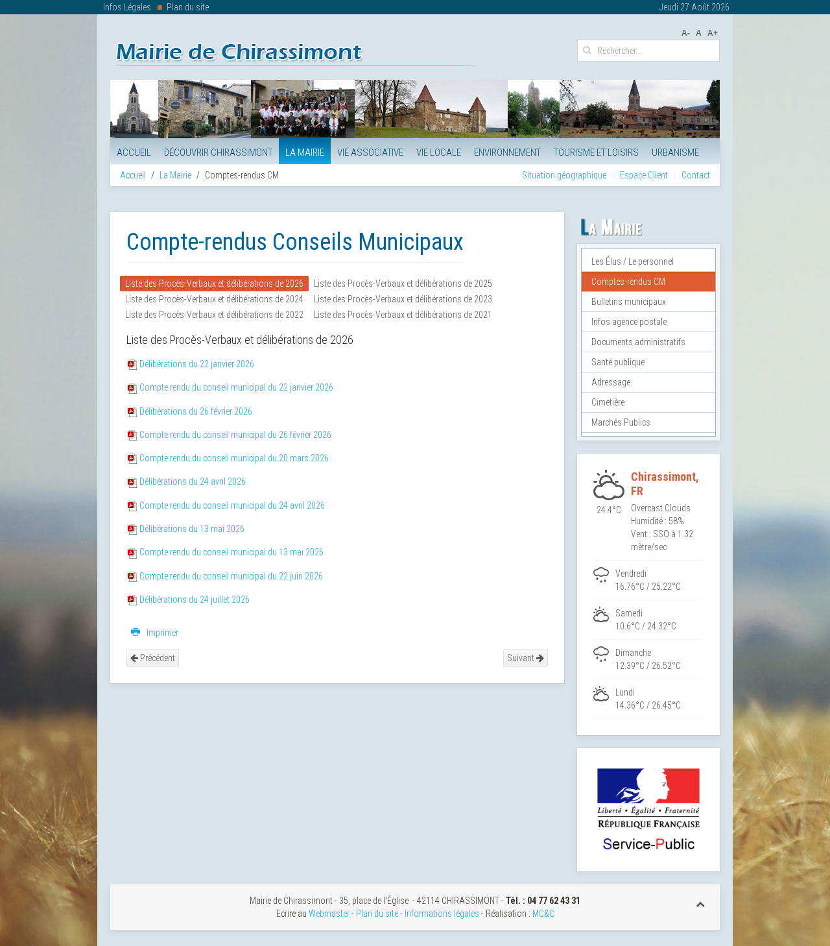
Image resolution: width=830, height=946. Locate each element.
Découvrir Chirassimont (218, 152)
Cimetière (607, 402)
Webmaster (329, 913)
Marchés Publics (620, 422)
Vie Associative (370, 152)
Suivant (521, 658)
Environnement (507, 152)
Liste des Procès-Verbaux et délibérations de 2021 (403, 314)
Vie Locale (438, 152)
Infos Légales (127, 7)
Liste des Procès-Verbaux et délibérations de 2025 (403, 283)
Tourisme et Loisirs (596, 152)
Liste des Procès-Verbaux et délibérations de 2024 (214, 299)
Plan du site (188, 7)
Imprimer (161, 632)
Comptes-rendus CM (628, 281)
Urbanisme (675, 152)
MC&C (543, 913)
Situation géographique (564, 175)
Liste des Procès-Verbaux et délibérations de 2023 (403, 299)
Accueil (134, 152)
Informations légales (442, 913)
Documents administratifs (638, 342)
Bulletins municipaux (628, 302)
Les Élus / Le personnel (632, 261)
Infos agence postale (629, 322)
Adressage (610, 382)
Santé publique (618, 362)
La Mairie (304, 152)
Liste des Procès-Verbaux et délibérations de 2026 (214, 283)
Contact (696, 175)
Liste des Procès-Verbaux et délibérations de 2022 (214, 314)
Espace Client (644, 175)
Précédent (156, 658)
